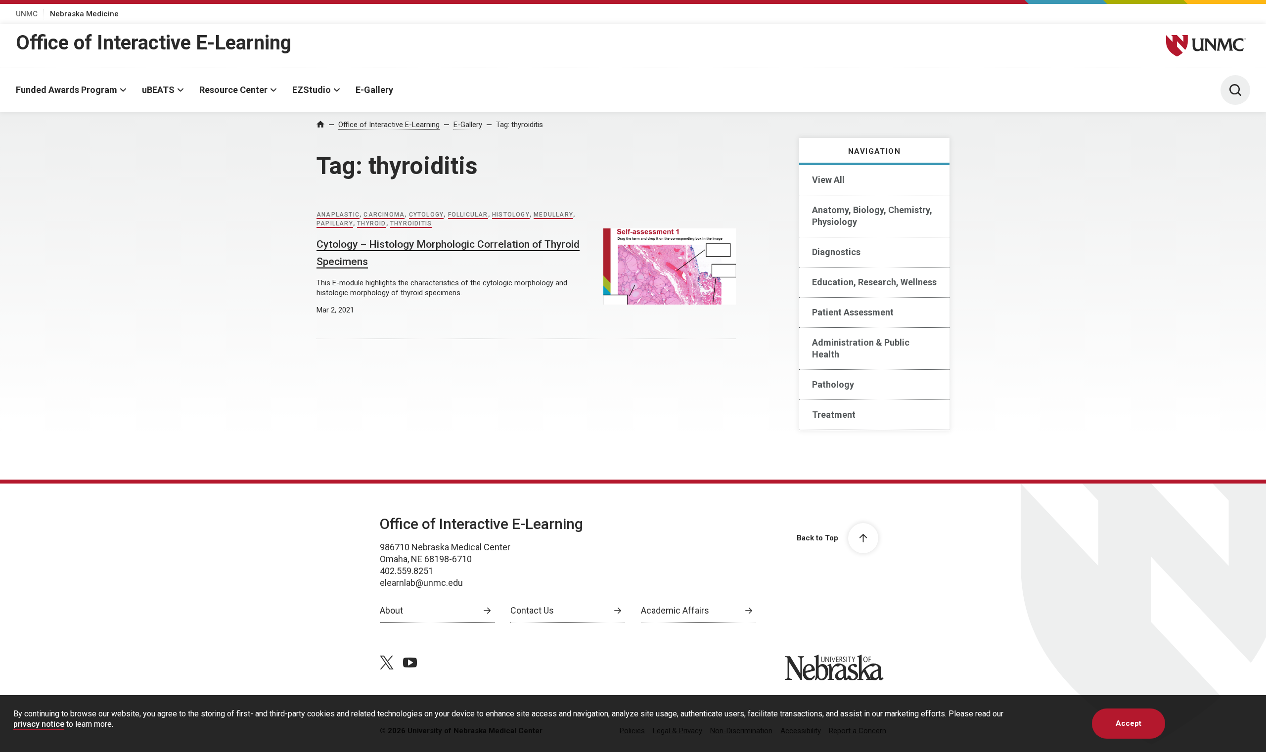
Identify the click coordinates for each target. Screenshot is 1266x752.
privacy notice (38, 724)
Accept (1128, 723)
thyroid (371, 223)
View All (828, 180)
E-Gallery (374, 90)
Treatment (834, 414)
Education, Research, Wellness (874, 282)
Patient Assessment (853, 312)
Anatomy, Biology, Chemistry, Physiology (872, 216)
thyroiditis (411, 223)
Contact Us (532, 610)
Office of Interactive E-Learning (153, 42)
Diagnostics (836, 252)
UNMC (27, 13)
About (391, 610)
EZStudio (311, 90)
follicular (468, 214)
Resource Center (233, 90)
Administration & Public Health (860, 348)
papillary (334, 223)
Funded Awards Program (66, 90)
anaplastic (338, 214)
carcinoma (384, 214)
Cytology (426, 214)
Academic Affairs (675, 610)
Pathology (833, 384)
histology (511, 214)
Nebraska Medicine (84, 13)
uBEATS (158, 90)
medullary (553, 214)
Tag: (519, 124)
